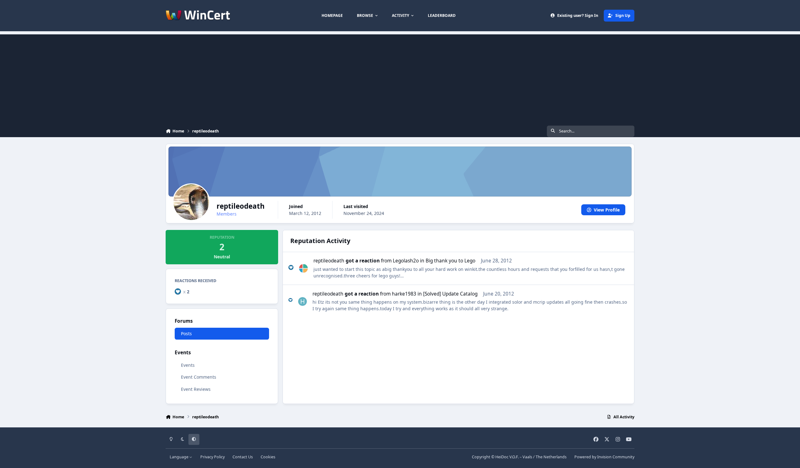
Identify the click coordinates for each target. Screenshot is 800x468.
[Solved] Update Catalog (450, 294)
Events (188, 365)
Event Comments (198, 377)
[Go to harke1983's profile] (302, 301)
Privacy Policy (212, 457)
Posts (186, 333)
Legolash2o (406, 260)
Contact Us (242, 457)
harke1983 (404, 294)
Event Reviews (196, 389)
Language (179, 457)
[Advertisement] (400, 78)
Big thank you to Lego (450, 260)
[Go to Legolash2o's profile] (303, 268)
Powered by (604, 457)
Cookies (268, 457)
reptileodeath (328, 260)
